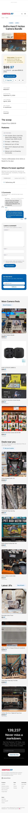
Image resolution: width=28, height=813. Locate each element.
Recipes (15, 788)
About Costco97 (5, 800)
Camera (11, 22)
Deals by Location (5, 786)
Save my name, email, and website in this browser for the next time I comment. (15, 262)
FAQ (22, 788)
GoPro (17, 22)
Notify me (14, 286)
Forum (22, 786)
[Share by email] (22, 80)
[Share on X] (19, 80)
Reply (6, 207)
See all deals (21, 585)
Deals (7, 17)
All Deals (3, 784)
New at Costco (5, 789)
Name (5, 248)
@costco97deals (7, 778)
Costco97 (7, 210)
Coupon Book (4, 791)
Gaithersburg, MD (10, 182)
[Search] (22, 13)
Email (5, 254)
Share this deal (11, 76)
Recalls (15, 786)
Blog (14, 784)
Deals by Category (5, 788)
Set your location (9, 448)
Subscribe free (14, 754)
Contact (3, 802)
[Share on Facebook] (15, 80)
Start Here (4, 799)
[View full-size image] (23, 49)
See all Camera (7, 305)
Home (3, 17)
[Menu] (25, 13)
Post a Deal (23, 784)
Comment (6, 229)
